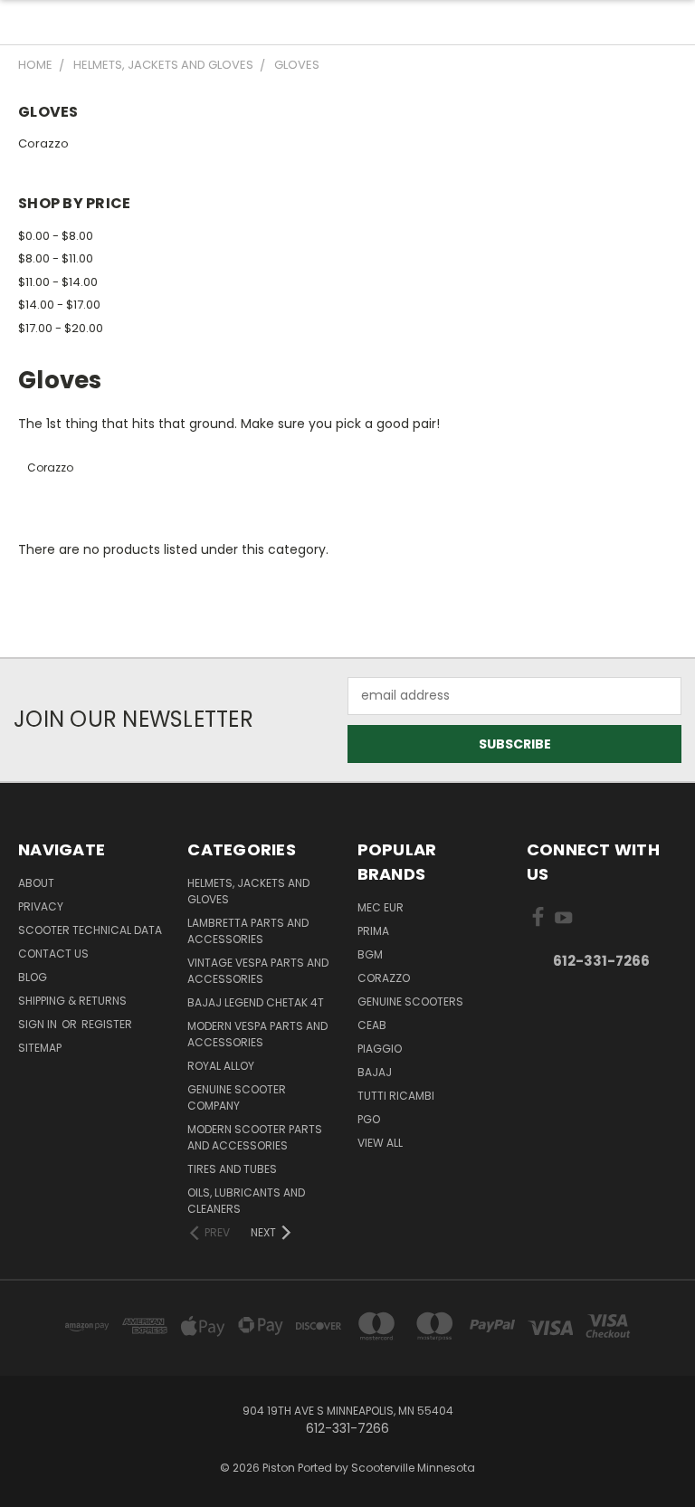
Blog (32, 977)
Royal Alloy (220, 1065)
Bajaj (374, 1072)
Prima (373, 931)
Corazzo (43, 143)
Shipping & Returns (72, 1000)
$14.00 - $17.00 (59, 304)
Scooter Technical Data (90, 930)
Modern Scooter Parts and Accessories (254, 1137)
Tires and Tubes (232, 1169)
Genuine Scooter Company (236, 1097)
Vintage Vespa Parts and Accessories (257, 971)
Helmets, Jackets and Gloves (248, 891)
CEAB (371, 1025)
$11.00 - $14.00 (58, 282)
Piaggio (379, 1048)
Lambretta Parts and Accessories (248, 931)
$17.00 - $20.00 (60, 328)
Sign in (39, 1024)
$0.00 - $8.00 (55, 235)
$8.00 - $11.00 (55, 258)
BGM (370, 954)
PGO (368, 1119)
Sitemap (40, 1047)
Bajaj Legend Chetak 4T (255, 1002)
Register (106, 1024)
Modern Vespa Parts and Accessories (257, 1034)
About (36, 883)
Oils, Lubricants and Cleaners (246, 1200)
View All (380, 1142)
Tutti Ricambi (395, 1095)
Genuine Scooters (410, 1001)
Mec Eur (380, 907)
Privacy (40, 906)
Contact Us (53, 953)
